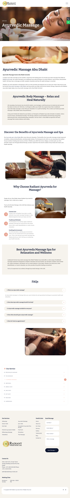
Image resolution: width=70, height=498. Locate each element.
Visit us (9, 268)
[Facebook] (63, 489)
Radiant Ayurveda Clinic (16, 489)
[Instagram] (65, 489)
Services (38, 428)
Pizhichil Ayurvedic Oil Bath (8, 429)
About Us (38, 423)
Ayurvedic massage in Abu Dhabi (17, 86)
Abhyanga (8, 383)
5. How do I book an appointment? (16, 321)
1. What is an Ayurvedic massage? (16, 290)
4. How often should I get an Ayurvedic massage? (20, 315)
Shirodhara (9, 401)
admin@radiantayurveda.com (9, 471)
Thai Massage (9, 376)
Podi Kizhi (8, 397)
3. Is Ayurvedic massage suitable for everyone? (19, 308)
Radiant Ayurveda (7, 79)
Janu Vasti (8, 390)
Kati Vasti (8, 394)
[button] (35, 290)
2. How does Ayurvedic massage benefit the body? (20, 302)
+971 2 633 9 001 (6, 469)
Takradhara (5, 434)
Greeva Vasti (9, 386)
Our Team (38, 426)
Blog (37, 435)
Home (37, 421)
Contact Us (38, 438)
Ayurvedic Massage (11, 379)
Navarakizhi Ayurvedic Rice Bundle (24, 426)
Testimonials (39, 433)
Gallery (37, 430)
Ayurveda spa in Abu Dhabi (13, 137)
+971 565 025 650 (10, 467)
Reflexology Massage (11, 372)
